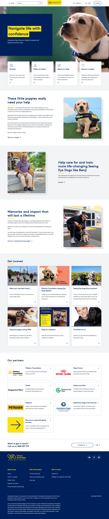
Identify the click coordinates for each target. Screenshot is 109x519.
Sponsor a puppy (13, 137)
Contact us (78, 3)
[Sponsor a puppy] (90, 74)
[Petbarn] (30, 407)
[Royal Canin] (78, 372)
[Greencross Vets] (78, 390)
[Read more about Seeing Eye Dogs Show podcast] (86, 285)
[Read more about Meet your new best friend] (23, 285)
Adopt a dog (11, 480)
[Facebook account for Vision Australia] (94, 457)
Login (89, 3)
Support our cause (13, 483)
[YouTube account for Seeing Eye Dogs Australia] (89, 457)
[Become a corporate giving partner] (30, 424)
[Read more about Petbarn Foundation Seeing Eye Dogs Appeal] (54, 285)
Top (98, 445)
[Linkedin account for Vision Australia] (99, 457)
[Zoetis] (30, 390)
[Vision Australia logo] (54, 3)
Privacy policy (34, 473)
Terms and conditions (36, 477)
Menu (12, 3)
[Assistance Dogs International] (78, 407)
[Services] (19, 74)
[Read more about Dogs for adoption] (54, 326)
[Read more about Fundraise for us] (86, 326)
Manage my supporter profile (60, 477)
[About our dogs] (66, 74)
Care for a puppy (12, 477)
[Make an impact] (42, 74)
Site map (32, 480)
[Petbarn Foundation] (30, 372)
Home (9, 473)
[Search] (40, 3)
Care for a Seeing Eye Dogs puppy (19, 241)
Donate (97, 3)
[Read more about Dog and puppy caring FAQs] (23, 326)
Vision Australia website (15, 486)
